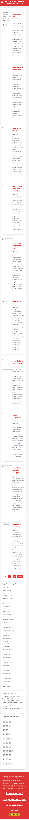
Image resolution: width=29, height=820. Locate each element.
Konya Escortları (7, 657)
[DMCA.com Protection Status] (14, 815)
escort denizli (5, 723)
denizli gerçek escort (7, 762)
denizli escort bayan (7, 721)
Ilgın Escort (6, 643)
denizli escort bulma (7, 756)
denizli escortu (6, 731)
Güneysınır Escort (8, 633)
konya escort (14, 793)
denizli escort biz (6, 766)
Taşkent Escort (7, 678)
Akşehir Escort (7, 592)
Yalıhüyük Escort (7, 684)
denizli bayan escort (7, 722)
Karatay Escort (7, 652)
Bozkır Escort (6, 603)
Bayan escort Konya (8, 598)
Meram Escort (7, 668)
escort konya (14, 810)
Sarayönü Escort (7, 670)
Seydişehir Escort (7, 676)
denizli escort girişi (7, 752)
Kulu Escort (6, 665)
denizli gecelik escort (7, 738)
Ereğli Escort (6, 625)
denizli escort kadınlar (7, 737)
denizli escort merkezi (7, 751)
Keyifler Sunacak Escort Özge (11, 708)
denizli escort (5, 725)
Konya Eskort (15, 251)
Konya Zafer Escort (8, 662)
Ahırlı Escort (6, 587)
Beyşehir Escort (7, 601)
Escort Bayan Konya (8, 627)
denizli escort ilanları (7, 733)
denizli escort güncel (7, 754)
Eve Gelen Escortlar (8, 630)
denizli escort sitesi (7, 743)
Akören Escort (7, 590)
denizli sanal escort (7, 734)
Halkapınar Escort (8, 638)
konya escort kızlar (14, 805)
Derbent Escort (7, 614)
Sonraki (20, 576)
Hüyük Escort (6, 641)
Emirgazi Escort (7, 622)
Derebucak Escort (8, 617)
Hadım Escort (6, 635)
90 (14, 576)
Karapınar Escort (7, 649)
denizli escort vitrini (7, 763)
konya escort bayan (14, 799)
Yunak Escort (6, 686)
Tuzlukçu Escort (7, 681)
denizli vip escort (6, 746)
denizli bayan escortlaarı (8, 750)
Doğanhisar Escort (8, 619)
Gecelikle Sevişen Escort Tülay (11, 705)
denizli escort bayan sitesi (8, 764)
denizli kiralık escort (7, 741)
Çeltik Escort (6, 606)
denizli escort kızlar (7, 735)
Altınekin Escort (7, 595)
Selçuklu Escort (7, 673)
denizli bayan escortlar (7, 747)
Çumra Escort (7, 611)
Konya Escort (15, 73)
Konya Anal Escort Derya (9, 702)
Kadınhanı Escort (7, 646)
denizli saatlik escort (7, 739)
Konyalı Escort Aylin (8, 700)
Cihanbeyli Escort (8, 609)
